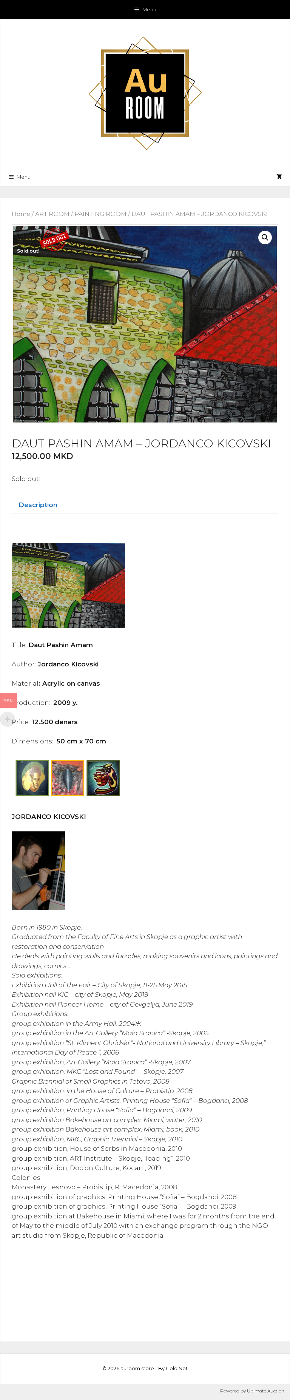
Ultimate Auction (265, 1391)
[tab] (145, 505)
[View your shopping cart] (279, 176)
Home (21, 213)
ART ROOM (52, 213)
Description (38, 505)
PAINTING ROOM (100, 213)
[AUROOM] (145, 92)
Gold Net (177, 1368)
